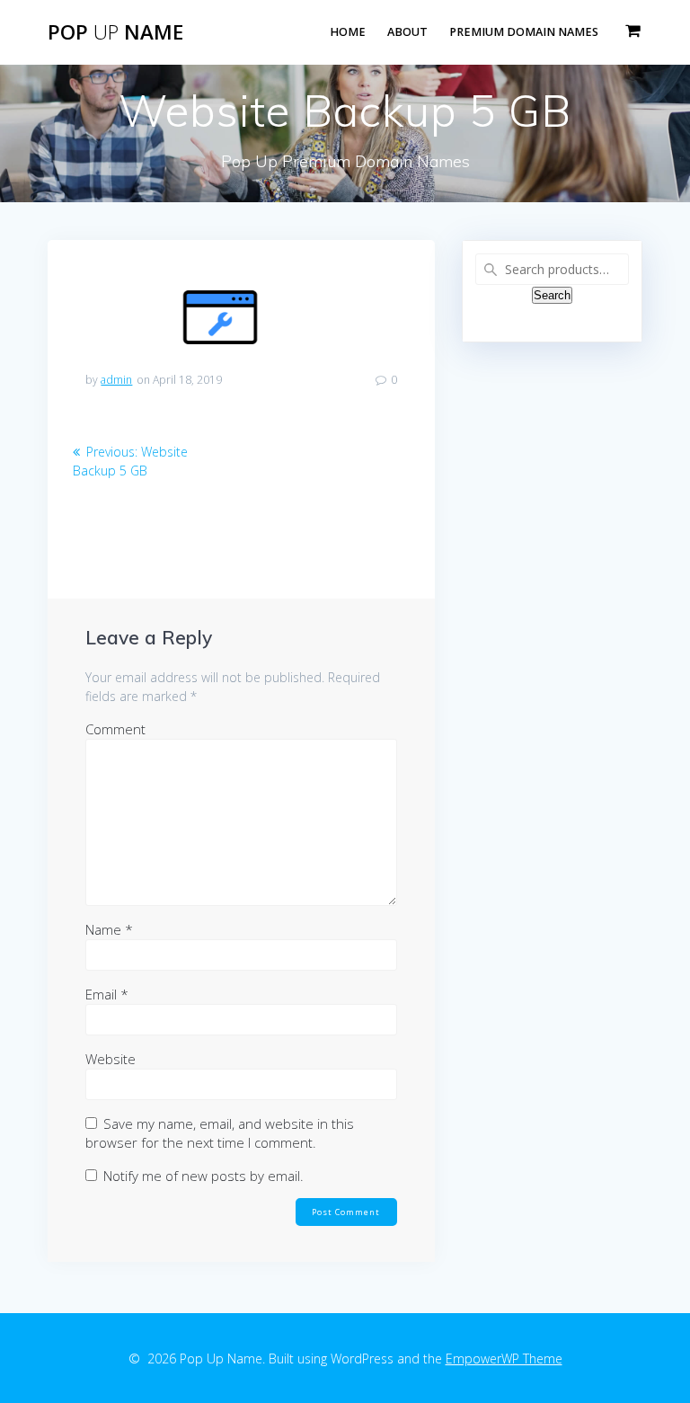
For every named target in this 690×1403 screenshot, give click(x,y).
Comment (115, 729)
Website (110, 1059)
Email (106, 994)
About (407, 32)
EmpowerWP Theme (504, 1358)
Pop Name (115, 32)
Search (552, 295)
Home (348, 32)
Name (109, 929)
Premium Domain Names (523, 32)
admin (116, 379)
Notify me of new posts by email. (203, 1176)
